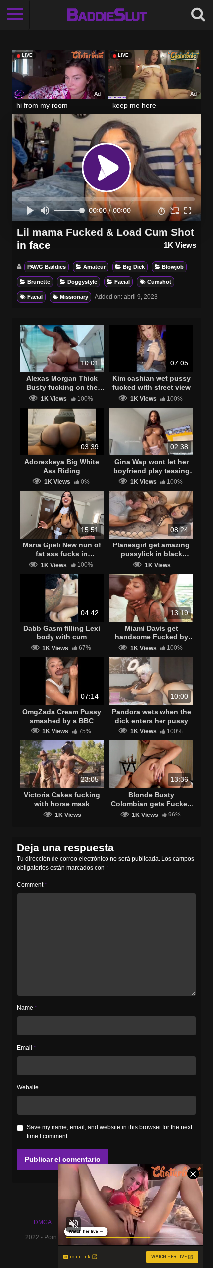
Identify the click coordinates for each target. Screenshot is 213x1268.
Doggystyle (82, 282)
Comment (32, 884)
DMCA (43, 1222)
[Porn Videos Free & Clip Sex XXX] (106, 15)
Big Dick (134, 267)
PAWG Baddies (46, 267)
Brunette (38, 282)
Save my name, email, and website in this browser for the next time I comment (109, 1132)
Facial (122, 282)
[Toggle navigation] (15, 15)
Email (26, 1047)
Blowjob (173, 267)
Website (28, 1087)
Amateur (94, 267)
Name (27, 1007)
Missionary (74, 297)
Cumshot (159, 282)
